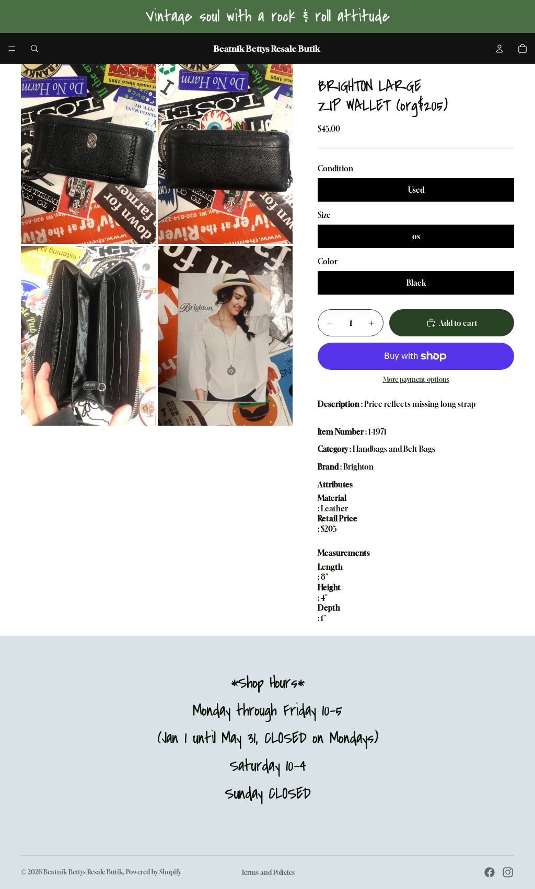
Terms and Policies (268, 872)
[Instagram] (508, 872)
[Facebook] (489, 872)
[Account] (499, 48)
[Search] (34, 48)
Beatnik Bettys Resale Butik (83, 872)
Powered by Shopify (153, 872)
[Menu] (12, 49)
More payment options (416, 379)
